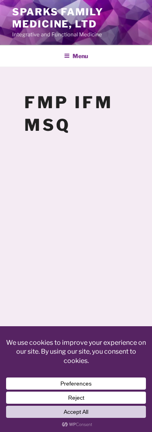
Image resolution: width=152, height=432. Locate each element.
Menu (80, 55)
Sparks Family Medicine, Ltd (57, 18)
